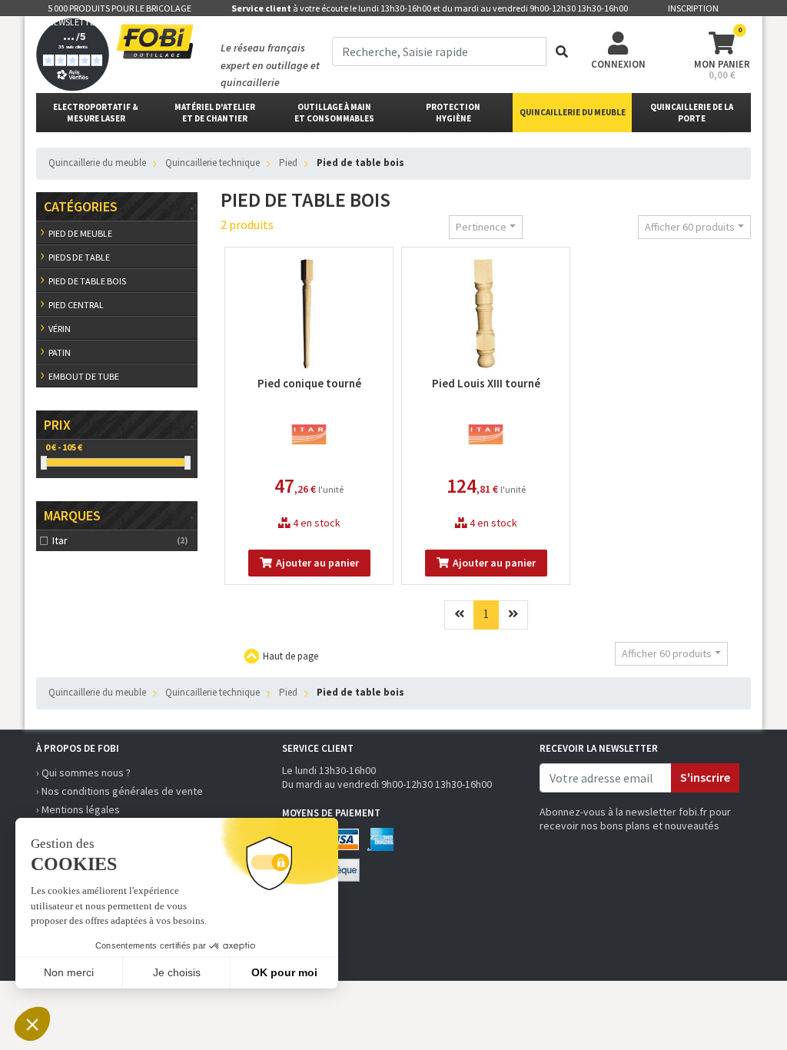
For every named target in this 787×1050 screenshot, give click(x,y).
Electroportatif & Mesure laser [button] (95, 112)
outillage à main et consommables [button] (334, 112)
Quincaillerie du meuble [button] (573, 112)
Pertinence (481, 227)
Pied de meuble (80, 233)
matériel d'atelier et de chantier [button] (214, 112)
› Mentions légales (78, 809)
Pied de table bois (87, 281)
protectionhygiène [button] (453, 112)
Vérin (59, 328)
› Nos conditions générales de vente (119, 791)
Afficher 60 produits (690, 227)
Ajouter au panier (317, 563)
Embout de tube (83, 376)
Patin (59, 352)
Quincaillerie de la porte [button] (691, 112)
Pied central (76, 305)
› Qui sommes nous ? (83, 772)
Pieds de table (79, 257)
